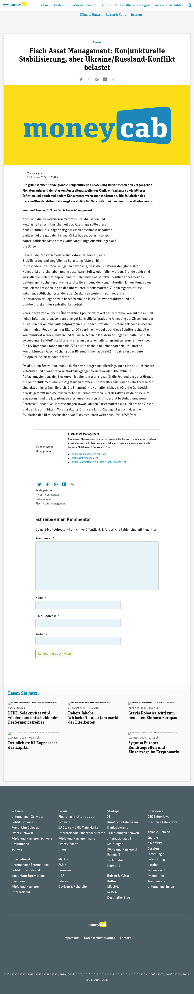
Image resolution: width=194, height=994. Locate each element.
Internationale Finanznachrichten (81, 833)
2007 (161, 974)
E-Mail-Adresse (47, 616)
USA (61, 876)
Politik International (25, 870)
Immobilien (155, 876)
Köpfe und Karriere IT (122, 849)
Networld (113, 866)
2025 (14, 974)
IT (115, 5)
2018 (71, 974)
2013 (111, 974)
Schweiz (45, 5)
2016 (87, 974)
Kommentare (156, 881)
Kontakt (125, 938)
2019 (63, 974)
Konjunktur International (28, 876)
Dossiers (136, 14)
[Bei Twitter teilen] (81, 79)
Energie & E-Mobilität (168, 5)
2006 (169, 974)
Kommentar (52, 494)
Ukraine (152, 865)
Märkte (63, 859)
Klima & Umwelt (91, 14)
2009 (144, 974)
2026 (6, 974)
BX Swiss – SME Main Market (78, 828)
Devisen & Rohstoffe (72, 887)
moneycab (37, 173)
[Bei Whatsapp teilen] (97, 79)
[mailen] (113, 79)
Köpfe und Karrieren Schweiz (31, 838)
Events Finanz (68, 844)
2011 (127, 974)
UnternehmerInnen (160, 887)
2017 (79, 974)
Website (41, 634)
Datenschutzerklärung (99, 938)
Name (40, 598)
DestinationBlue (118, 898)
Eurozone (64, 870)
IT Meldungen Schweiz (123, 833)
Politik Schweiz (22, 822)
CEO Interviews (158, 817)
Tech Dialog (115, 860)
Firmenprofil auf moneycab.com (88, 454)
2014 (103, 974)
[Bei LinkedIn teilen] (105, 79)
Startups (105, 5)
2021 (46, 974)
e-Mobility (154, 843)
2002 (97, 980)
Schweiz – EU (156, 870)
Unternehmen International (30, 865)
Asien (62, 865)
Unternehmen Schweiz (27, 817)
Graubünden (20, 844)
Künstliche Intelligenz (135, 5)
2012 (119, 974)
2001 (105, 980)
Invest (39, 494)
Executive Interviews (162, 822)
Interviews (75, 5)
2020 (55, 974)
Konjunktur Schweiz (25, 828)
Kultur (111, 881)
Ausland (59, 5)
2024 (22, 974)
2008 (152, 974)
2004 (186, 974)
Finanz (91, 5)
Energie (152, 838)
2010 (135, 974)
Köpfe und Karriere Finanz (76, 838)
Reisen (112, 892)
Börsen (63, 881)
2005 (177, 974)
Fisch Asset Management (84, 458)
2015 (95, 974)
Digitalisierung (117, 828)
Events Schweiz (22, 833)
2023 (30, 974)
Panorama (18, 881)
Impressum (71, 938)
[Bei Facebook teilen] (89, 79)
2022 (38, 974)
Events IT (113, 855)
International (20, 859)
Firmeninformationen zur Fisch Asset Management (98, 462)
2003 (89, 980)
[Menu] (5, 5)
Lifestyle (113, 887)
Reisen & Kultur (117, 14)
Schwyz (16, 849)
